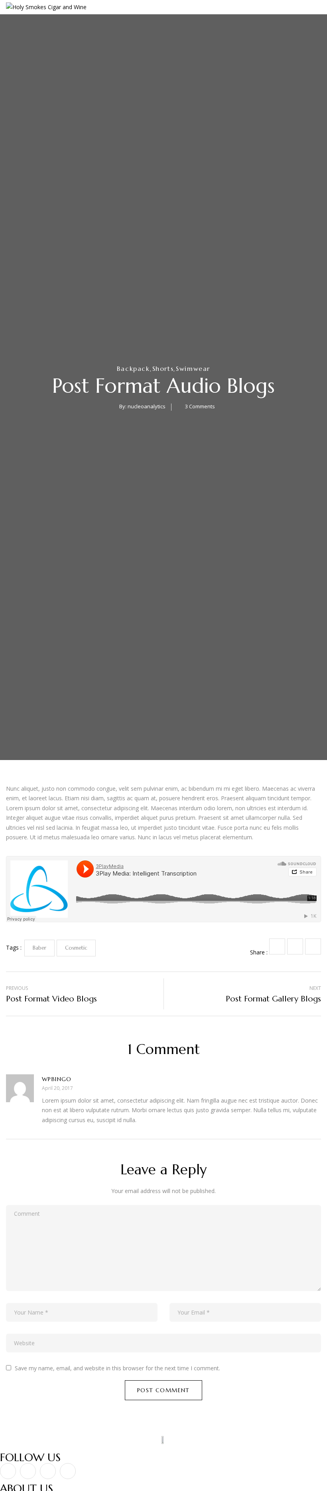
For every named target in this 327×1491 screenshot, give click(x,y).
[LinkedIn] (313, 946)
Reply (319, 1081)
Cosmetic (76, 947)
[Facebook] (277, 946)
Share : (259, 952)
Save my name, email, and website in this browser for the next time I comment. (117, 1368)
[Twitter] (295, 946)
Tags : (14, 947)
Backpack (133, 368)
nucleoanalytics (146, 406)
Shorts (163, 368)
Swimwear (193, 368)
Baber (39, 947)
